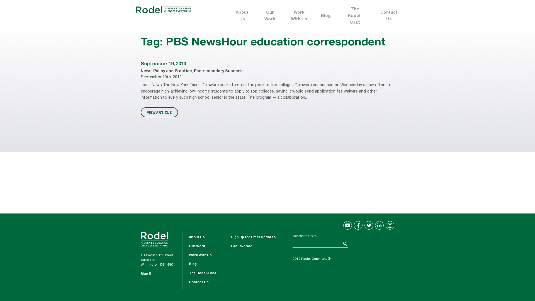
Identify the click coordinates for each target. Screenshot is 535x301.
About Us (242, 16)
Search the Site (305, 236)
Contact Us (389, 16)
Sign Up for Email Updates (253, 237)
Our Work (269, 16)
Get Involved (241, 246)
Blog (326, 16)
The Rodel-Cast (355, 16)
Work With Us (299, 16)
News (146, 71)
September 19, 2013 (163, 64)
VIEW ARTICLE (159, 112)
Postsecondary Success (218, 71)
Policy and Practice (172, 71)
